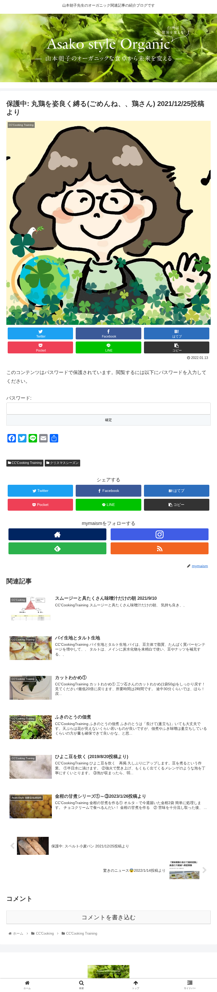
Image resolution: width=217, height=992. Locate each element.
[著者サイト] (57, 534)
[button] (200, 643)
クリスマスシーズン (64, 463)
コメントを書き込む (109, 917)
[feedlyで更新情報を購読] (57, 548)
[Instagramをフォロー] (160, 534)
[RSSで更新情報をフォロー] (160, 548)
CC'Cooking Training (26, 463)
